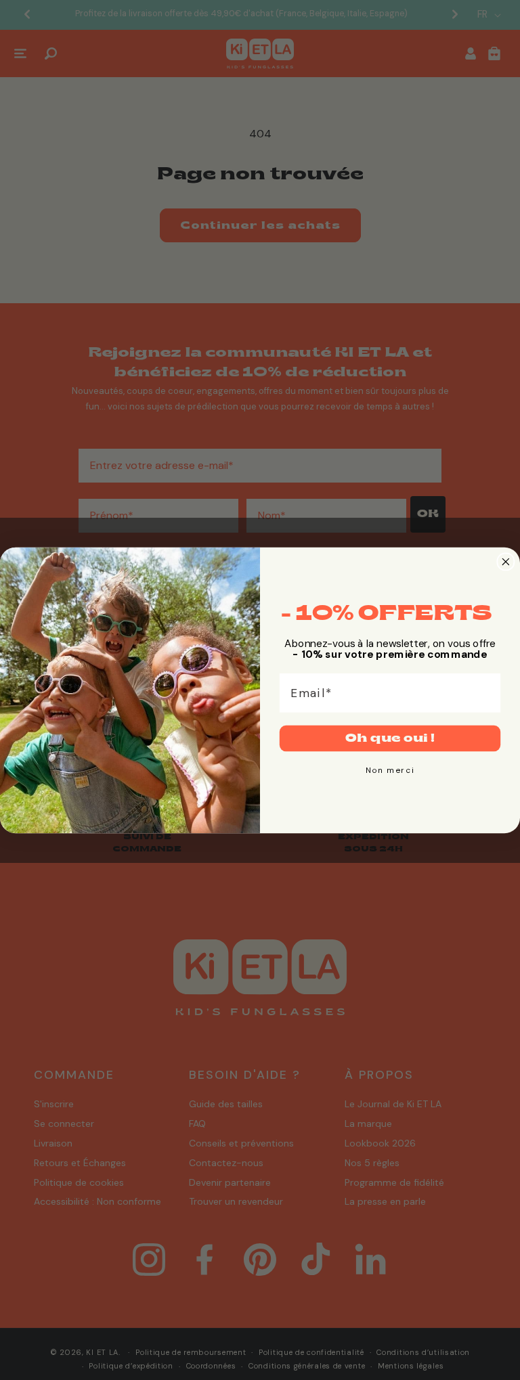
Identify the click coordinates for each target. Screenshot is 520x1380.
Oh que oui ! (390, 738)
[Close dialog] (505, 561)
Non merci (390, 770)
